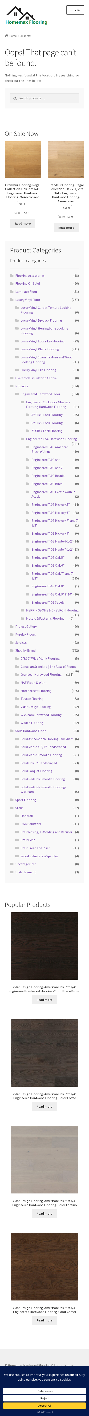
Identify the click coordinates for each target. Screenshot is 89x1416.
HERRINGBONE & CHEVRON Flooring (52, 610)
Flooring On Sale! (27, 283)
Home (13, 36)
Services (21, 642)
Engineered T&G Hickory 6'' (50, 513)
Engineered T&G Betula (48, 476)
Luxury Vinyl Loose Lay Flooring (43, 341)
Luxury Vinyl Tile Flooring (38, 370)
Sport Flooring (25, 800)
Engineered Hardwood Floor (40, 394)
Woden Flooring (32, 723)
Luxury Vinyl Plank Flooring (40, 349)
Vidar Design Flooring (36, 707)
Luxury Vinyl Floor (27, 300)
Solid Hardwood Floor (30, 731)
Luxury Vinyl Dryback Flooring (41, 320)
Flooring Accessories (29, 275)
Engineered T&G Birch (47, 484)
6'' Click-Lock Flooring (47, 423)
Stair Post (28, 840)
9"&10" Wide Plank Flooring (40, 658)
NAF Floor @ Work (33, 682)
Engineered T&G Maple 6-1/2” (52, 541)
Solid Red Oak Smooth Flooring (43, 779)
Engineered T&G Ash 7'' (47, 468)
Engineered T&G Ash (45, 460)
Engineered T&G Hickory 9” (50, 533)
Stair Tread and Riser (35, 848)
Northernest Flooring (36, 691)
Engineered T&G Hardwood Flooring (51, 439)
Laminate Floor (26, 291)
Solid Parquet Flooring (36, 771)
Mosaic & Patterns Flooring (45, 618)
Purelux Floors (25, 634)
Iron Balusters (31, 824)
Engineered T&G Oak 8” (47, 586)
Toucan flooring (32, 698)
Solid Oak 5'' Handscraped (39, 763)
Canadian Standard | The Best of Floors (48, 666)
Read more (23, 223)
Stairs (19, 808)
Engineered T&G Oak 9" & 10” (51, 594)
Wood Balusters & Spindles (39, 856)
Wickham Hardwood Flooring (41, 715)
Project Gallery (26, 626)
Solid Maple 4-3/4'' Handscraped (43, 747)
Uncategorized (25, 864)
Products (21, 386)
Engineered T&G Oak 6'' (48, 565)
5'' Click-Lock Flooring (47, 415)
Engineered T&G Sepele (48, 602)
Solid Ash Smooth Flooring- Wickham (47, 739)
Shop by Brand (25, 650)
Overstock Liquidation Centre (36, 378)
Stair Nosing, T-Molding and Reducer (46, 832)
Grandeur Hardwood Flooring (41, 674)
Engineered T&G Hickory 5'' (50, 504)
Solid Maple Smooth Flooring (41, 755)
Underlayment (25, 872)
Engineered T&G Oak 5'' (48, 557)
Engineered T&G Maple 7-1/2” (52, 549)
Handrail (27, 816)
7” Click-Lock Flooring (47, 431)
